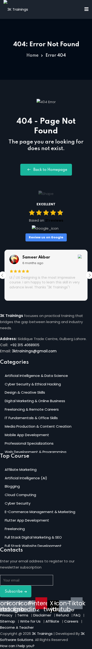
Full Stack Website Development (33, 545)
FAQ (77, 615)
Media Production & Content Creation (38, 426)
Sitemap (7, 621)
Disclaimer (42, 615)
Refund (62, 615)
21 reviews (54, 220)
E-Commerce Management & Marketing (40, 511)
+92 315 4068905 (24, 344)
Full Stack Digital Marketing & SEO (33, 537)
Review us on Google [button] (46, 237)
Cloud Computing (20, 494)
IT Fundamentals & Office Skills (31, 417)
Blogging (12, 486)
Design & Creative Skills (25, 392)
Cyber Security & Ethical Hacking (33, 384)
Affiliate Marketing (21, 469)
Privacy (6, 615)
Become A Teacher (17, 627)
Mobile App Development (27, 434)
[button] (17, 645)
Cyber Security (17, 503)
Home (32, 55)
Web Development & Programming (35, 451)
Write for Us (30, 621)
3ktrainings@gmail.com (34, 351)
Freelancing (15, 528)
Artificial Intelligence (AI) (26, 478)
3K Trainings (42, 633)
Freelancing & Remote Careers (32, 409)
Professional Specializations (29, 443)
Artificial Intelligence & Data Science (36, 375)
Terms (22, 615)
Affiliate (52, 621)
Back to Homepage (50, 170)
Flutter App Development (27, 520)
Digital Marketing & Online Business (35, 400)
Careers (71, 621)
